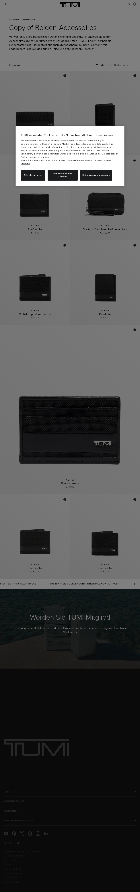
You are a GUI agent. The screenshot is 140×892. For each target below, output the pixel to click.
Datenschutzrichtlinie (78, 160)
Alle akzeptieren (33, 175)
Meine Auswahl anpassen (96, 175)
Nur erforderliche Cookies (62, 175)
